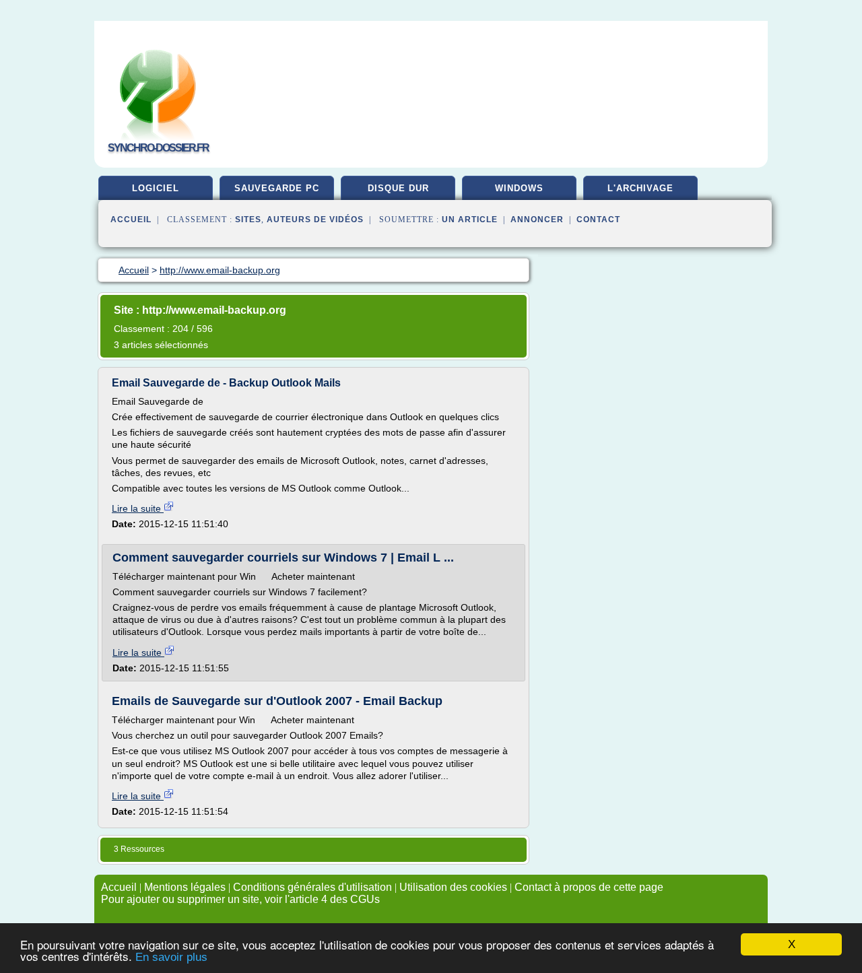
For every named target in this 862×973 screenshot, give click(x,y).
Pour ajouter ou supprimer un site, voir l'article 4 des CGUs (240, 899)
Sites (248, 219)
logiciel (155, 188)
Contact (598, 219)
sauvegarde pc (276, 188)
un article (470, 219)
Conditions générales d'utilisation (312, 887)
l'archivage (640, 188)
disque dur (398, 188)
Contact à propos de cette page (589, 887)
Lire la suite (138, 508)
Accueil (131, 219)
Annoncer (537, 219)
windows (519, 188)
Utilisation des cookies (453, 887)
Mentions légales (185, 887)
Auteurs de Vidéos (315, 219)
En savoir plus (171, 957)
